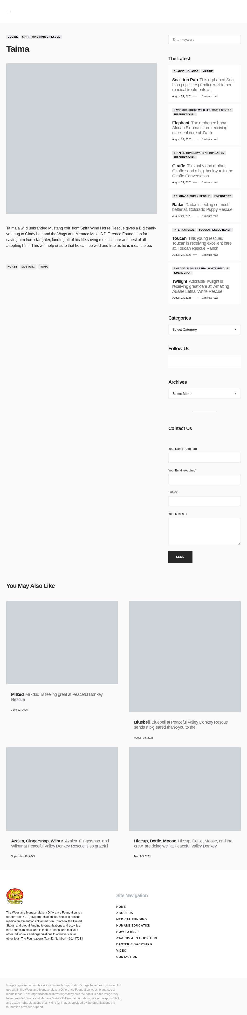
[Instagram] (204, 361)
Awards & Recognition (136, 938)
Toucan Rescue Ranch (215, 230)
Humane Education (133, 925)
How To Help (127, 932)
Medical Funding (131, 919)
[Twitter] (191, 361)
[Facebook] (177, 361)
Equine (13, 36)
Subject (173, 492)
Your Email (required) (182, 470)
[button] (8, 11)
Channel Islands (186, 71)
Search (236, 39)
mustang (28, 266)
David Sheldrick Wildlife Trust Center (203, 110)
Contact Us (126, 957)
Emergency (222, 196)
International (184, 114)
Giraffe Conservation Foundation (199, 153)
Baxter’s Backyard (134, 944)
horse (12, 266)
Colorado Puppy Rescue (192, 196)
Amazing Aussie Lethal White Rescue (201, 268)
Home (121, 906)
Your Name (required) (182, 448)
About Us (124, 913)
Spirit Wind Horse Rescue (41, 36)
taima (43, 266)
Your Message (177, 514)
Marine (208, 71)
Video (121, 950)
